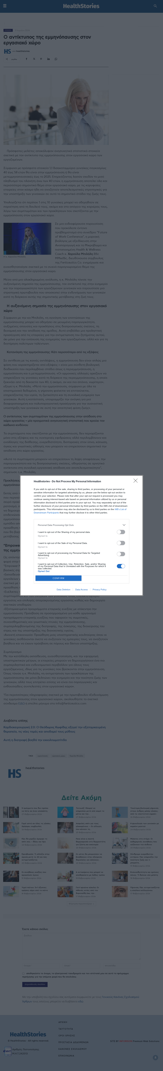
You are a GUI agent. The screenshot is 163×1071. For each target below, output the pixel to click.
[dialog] (81, 535)
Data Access (81, 589)
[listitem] (81, 525)
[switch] (121, 532)
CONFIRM (58, 578)
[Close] (137, 482)
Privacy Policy (99, 589)
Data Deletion (63, 589)
